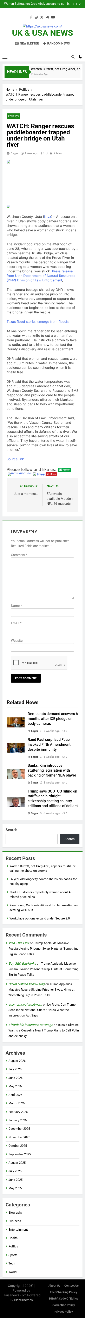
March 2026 (16, 1103)
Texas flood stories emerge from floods (37, 322)
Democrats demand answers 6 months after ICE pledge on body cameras (53, 719)
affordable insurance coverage (30, 1025)
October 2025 (17, 1146)
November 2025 (19, 1137)
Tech (11, 1263)
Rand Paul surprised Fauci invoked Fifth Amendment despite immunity (49, 745)
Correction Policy (63, 1305)
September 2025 (19, 1154)
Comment (19, 555)
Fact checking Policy (63, 1292)
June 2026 (15, 1078)
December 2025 (19, 1129)
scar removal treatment (25, 1004)
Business (14, 1221)
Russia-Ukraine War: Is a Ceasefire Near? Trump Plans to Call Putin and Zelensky (43, 1030)
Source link (15, 459)
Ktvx (47, 217)
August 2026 (17, 1061)
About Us (54, 1285)
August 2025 (17, 1163)
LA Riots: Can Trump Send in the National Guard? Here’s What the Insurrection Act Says (42, 1010)
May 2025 (15, 1188)
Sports (13, 1255)
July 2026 (14, 1069)
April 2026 (15, 1095)
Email (16, 623)
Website (16, 641)
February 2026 (18, 1112)
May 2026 (15, 1086)
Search (11, 830)
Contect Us (71, 1285)
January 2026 (17, 1120)
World (12, 1272)
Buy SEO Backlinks (22, 963)
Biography (15, 1212)
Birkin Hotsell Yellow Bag (26, 984)
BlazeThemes (23, 1300)
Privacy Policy (63, 1311)
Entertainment (18, 1229)
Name (16, 606)
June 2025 (15, 1180)
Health (13, 1238)
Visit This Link (18, 943)
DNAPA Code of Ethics (63, 1298)
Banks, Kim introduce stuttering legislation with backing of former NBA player (52, 770)
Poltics (13, 116)
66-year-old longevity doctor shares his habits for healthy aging (36, 4)
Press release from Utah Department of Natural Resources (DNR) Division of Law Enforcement (41, 275)
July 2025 (14, 1171)
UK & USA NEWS (42, 33)
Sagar (14, 153)
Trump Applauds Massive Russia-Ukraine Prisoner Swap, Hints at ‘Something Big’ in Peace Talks (43, 948)
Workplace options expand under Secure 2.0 (39, 918)
